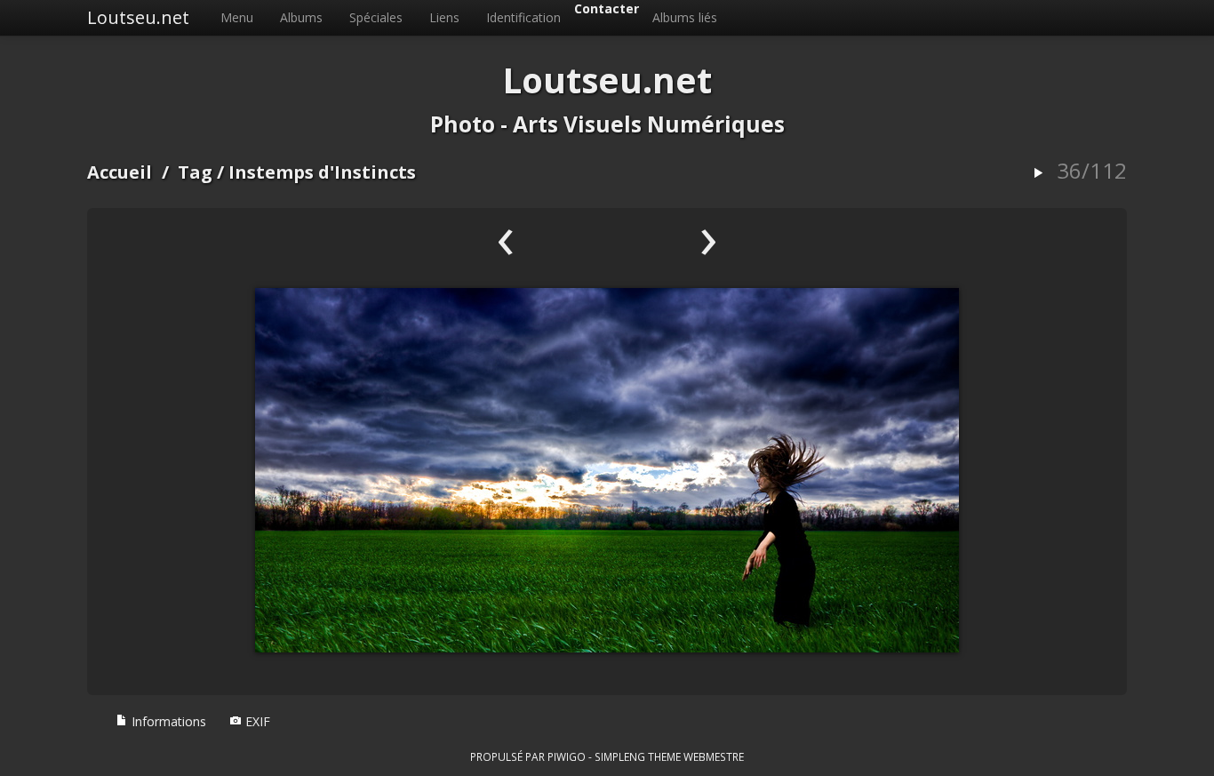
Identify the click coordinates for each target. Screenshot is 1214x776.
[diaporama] (1038, 173)
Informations (167, 721)
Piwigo (566, 756)
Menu (236, 17)
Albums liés (684, 17)
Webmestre (713, 756)
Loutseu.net (138, 17)
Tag (195, 172)
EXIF (256, 721)
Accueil (119, 172)
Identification (523, 17)
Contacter (606, 8)
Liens (444, 17)
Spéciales (376, 17)
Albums (301, 17)
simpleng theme (638, 756)
